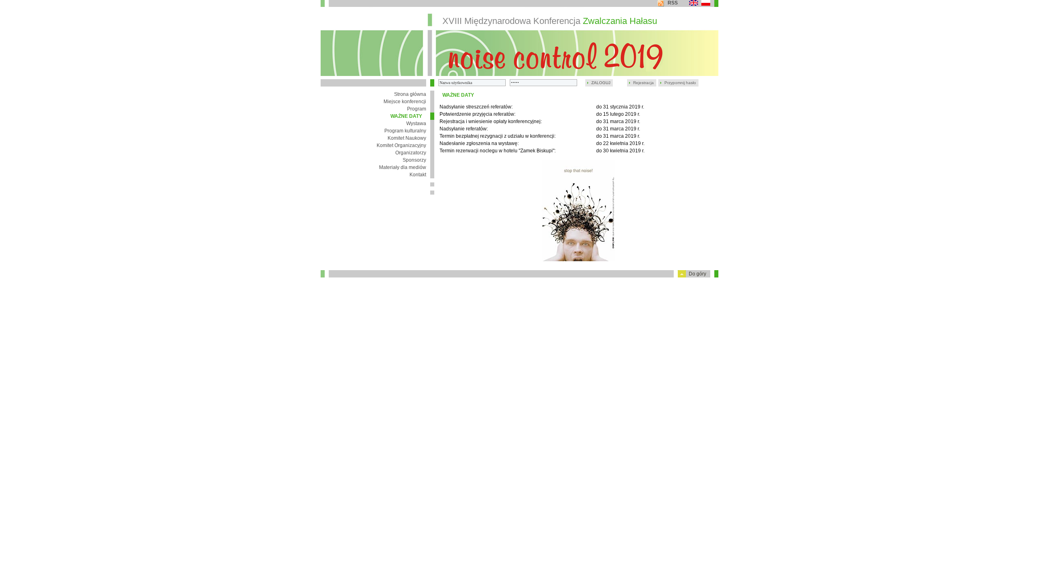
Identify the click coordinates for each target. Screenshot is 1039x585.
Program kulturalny (405, 131)
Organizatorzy (410, 153)
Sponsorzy (414, 160)
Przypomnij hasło (680, 82)
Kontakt (418, 175)
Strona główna (410, 94)
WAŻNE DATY (406, 116)
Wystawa (416, 123)
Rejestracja (643, 82)
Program (416, 109)
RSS (673, 3)
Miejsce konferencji (405, 101)
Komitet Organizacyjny (401, 145)
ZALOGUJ (600, 82)
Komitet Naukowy (407, 138)
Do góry (697, 274)
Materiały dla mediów (402, 167)
